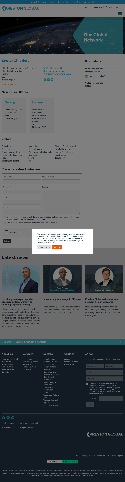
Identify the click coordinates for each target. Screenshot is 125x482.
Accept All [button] (57, 247)
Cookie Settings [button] (44, 247)
